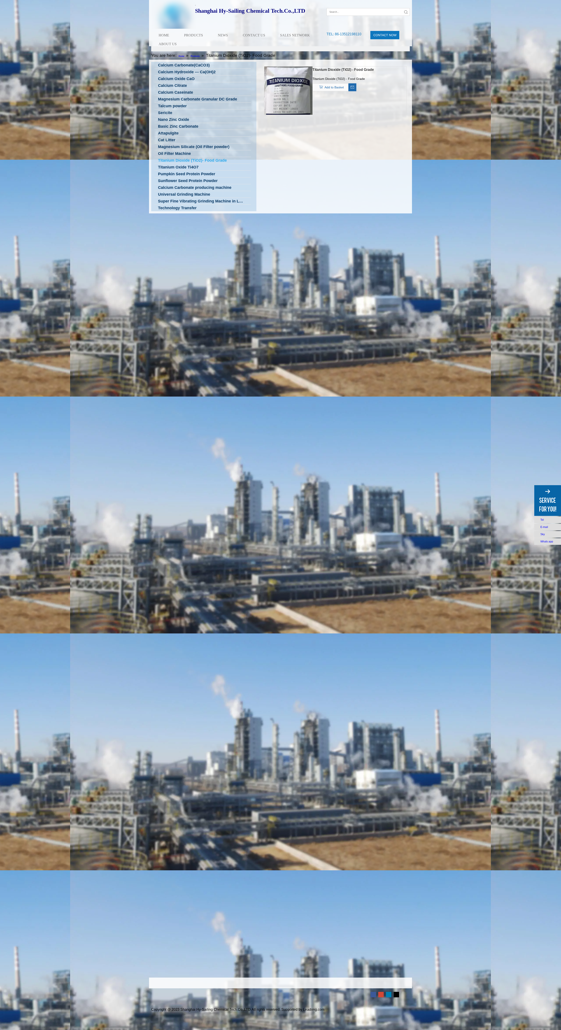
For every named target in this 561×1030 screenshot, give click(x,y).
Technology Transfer (177, 208)
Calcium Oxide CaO (176, 79)
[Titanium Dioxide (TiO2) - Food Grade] (288, 101)
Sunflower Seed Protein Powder (188, 181)
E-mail (544, 527)
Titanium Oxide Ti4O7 (178, 167)
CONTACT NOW (384, 35)
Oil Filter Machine (174, 153)
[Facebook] (329, 5)
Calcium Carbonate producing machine (194, 187)
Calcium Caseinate (175, 92)
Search (406, 12)
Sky (542, 534)
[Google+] (336, 5)
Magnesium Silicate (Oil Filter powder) (193, 147)
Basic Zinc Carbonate (178, 126)
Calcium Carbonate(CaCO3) (184, 65)
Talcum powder (172, 106)
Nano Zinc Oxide (173, 119)
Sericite (165, 113)
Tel (542, 519)
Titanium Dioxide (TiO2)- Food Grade (192, 160)
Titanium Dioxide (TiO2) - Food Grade (343, 70)
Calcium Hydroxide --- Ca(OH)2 (187, 72)
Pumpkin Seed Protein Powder (186, 174)
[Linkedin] (388, 994)
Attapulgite (168, 133)
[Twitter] (396, 994)
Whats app (546, 541)
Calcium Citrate (172, 85)
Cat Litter (166, 140)
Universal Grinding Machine (184, 194)
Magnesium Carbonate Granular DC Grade (197, 99)
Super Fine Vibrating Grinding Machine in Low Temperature (204, 201)
